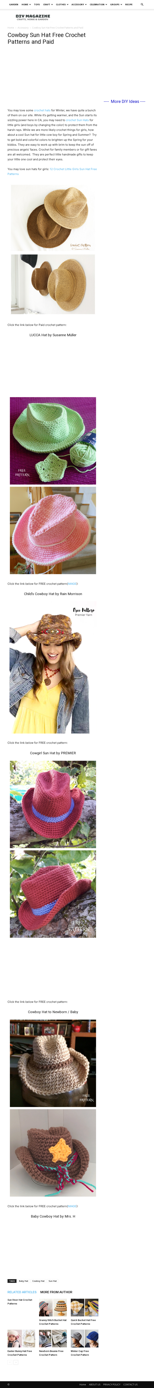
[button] (141, 4)
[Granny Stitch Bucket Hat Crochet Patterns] (53, 1307)
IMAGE (72, 583)
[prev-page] (10, 1362)
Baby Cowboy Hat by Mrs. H (53, 1216)
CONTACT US (130, 1384)
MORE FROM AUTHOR (56, 1292)
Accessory (78, 4)
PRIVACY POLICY (111, 1384)
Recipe (128, 4)
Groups (114, 4)
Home (25, 4)
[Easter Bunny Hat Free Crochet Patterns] (21, 1338)
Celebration (97, 4)
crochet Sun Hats (77, 120)
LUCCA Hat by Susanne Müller (53, 335)
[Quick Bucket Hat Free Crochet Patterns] (84, 1307)
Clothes (61, 4)
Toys (37, 4)
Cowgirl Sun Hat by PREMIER (53, 753)
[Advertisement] (102, 17)
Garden (13, 4)
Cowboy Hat (38, 1280)
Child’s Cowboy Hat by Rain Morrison (53, 594)
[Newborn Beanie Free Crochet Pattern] (53, 1338)
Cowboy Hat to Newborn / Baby (53, 1012)
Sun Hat (53, 1280)
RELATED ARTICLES (22, 1292)
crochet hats (42, 110)
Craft (46, 4)
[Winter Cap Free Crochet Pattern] (84, 1338)
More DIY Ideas (125, 101)
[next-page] (16, 1362)
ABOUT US (94, 1384)
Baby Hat (23, 1280)
